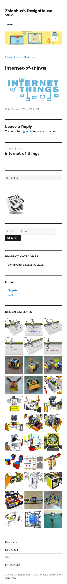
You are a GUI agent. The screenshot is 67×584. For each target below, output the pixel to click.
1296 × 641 (34, 109)
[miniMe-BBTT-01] (53, 403)
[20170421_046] (33, 384)
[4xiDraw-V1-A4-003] (33, 326)
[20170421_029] (53, 365)
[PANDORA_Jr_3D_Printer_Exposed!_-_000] (14, 499)
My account (12, 565)
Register (13, 290)
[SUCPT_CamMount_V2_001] (14, 461)
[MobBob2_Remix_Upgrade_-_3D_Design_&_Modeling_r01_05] (33, 442)
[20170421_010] (33, 365)
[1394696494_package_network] (33, 519)
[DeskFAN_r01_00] (53, 442)
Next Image (30, 57)
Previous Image (13, 57)
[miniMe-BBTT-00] (14, 422)
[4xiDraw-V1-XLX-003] (53, 345)
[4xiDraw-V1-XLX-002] (33, 345)
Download (11, 549)
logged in (27, 131)
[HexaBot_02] (33, 480)
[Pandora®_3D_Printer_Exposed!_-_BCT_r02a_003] (53, 480)
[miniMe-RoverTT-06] (33, 422)
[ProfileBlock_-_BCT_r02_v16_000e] (14, 519)
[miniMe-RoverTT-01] (53, 422)
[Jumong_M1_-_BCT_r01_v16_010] (53, 461)
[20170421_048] (14, 384)
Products (11, 542)
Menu (10, 24)
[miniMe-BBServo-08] (14, 442)
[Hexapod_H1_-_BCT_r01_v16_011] (14, 480)
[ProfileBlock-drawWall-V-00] (14, 403)
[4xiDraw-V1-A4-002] (14, 326)
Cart (7, 557)
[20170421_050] (53, 519)
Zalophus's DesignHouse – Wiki (21, 574)
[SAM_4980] (33, 499)
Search (13, 238)
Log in (12, 294)
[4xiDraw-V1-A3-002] (53, 326)
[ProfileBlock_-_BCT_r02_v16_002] (33, 403)
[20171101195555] (33, 461)
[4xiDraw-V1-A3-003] (14, 345)
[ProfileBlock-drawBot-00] (53, 384)
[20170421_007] (14, 365)
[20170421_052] (53, 499)
